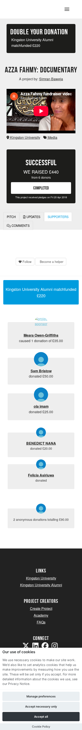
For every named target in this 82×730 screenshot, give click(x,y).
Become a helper (51, 261)
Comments (20, 225)
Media (52, 137)
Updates (33, 217)
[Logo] (25, 9)
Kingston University (24, 137)
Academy (41, 615)
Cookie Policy (41, 726)
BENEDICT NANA (41, 443)
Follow (26, 261)
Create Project (41, 608)
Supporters (58, 217)
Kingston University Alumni (41, 584)
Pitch (11, 217)
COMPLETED (41, 187)
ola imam (41, 406)
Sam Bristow (41, 370)
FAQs (41, 622)
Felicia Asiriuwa (41, 475)
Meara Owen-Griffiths (41, 335)
